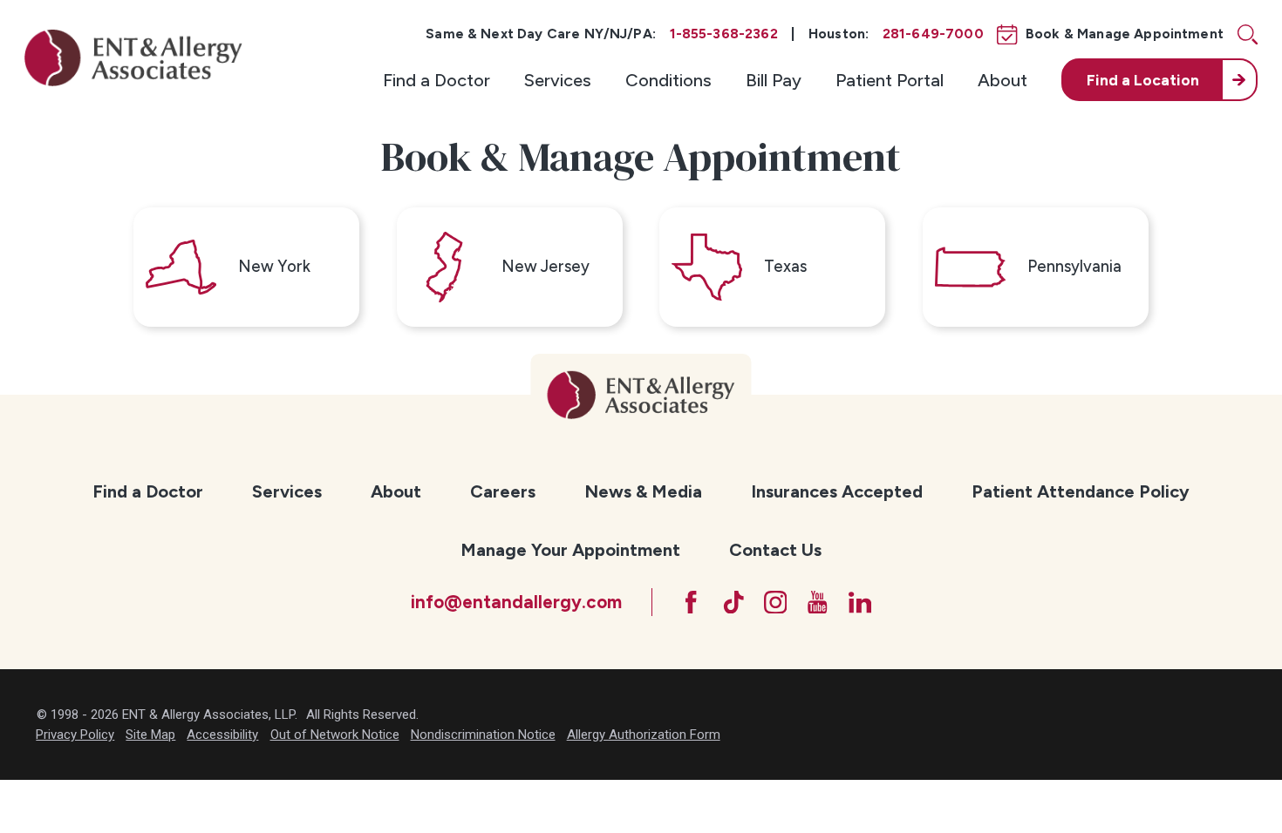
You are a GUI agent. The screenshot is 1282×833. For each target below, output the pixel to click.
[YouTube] (817, 602)
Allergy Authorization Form (643, 734)
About (1002, 80)
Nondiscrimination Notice (483, 734)
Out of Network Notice (334, 734)
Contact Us (775, 549)
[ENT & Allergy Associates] (133, 57)
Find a (1143, 80)
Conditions (668, 80)
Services (557, 80)
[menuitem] (436, 79)
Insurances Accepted (837, 491)
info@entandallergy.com (516, 602)
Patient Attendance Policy (1081, 491)
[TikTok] (734, 602)
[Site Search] (1248, 34)
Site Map (150, 734)
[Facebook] (691, 602)
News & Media (643, 491)
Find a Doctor (436, 80)
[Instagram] (776, 602)
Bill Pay (773, 80)
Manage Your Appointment (570, 549)
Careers (502, 491)
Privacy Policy (75, 734)
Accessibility (222, 734)
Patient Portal (889, 80)
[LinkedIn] (860, 602)
